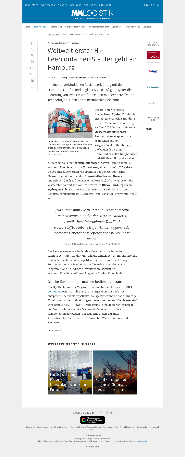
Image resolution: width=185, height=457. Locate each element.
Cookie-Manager (43, 427)
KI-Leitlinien (59, 427)
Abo (52, 427)
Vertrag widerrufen (94, 427)
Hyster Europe (153, 103)
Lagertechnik (55, 26)
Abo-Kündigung (80, 427)
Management (133, 26)
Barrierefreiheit (143, 427)
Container (54, 291)
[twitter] (32, 49)
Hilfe (72, 427)
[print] (32, 74)
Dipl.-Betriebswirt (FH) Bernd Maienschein (85, 77)
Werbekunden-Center (111, 427)
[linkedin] (32, 61)
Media (122, 427)
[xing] (32, 55)
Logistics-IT (117, 26)
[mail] (32, 68)
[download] (32, 80)
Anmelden (149, 5)
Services (147, 26)
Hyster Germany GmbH (153, 119)
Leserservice (31, 427)
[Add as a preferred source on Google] (92, 420)
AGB (67, 427)
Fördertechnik (40, 26)
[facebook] (32, 43)
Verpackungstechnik (75, 26)
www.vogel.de (141, 441)
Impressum (154, 427)
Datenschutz (131, 427)
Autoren (92, 429)
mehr (149, 129)
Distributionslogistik (98, 26)
